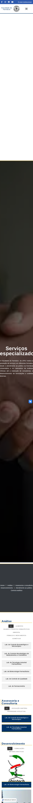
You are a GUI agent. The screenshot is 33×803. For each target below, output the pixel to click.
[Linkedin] (9, 2)
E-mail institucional (25, 2)
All (11, 626)
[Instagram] (5, 2)
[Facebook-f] (2, 2)
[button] (26, 8)
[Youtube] (12, 2)
